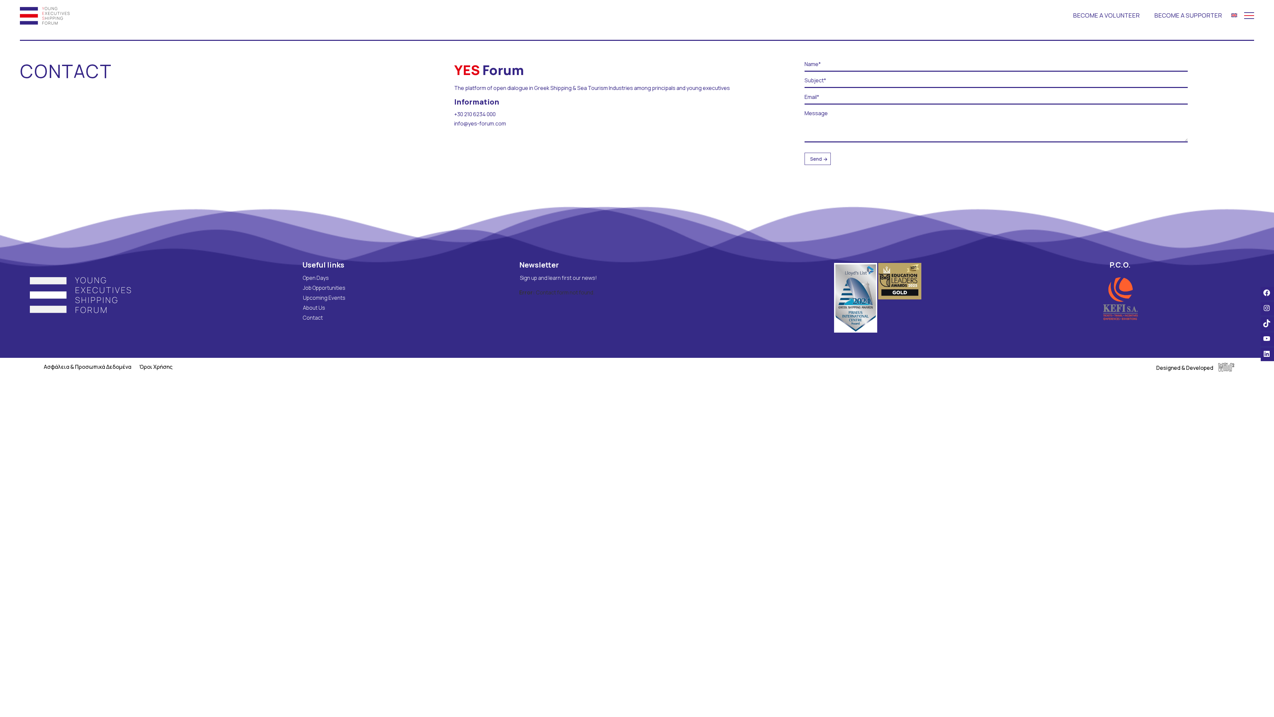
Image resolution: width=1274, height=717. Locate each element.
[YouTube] (1267, 339)
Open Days (316, 277)
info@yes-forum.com (480, 123)
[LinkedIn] (1267, 354)
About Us (314, 307)
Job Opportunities (324, 287)
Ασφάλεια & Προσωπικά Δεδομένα (87, 366)
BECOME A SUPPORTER (1188, 15)
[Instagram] (1267, 308)
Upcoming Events (324, 297)
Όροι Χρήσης (156, 366)
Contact (313, 317)
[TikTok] (1267, 323)
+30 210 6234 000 (475, 114)
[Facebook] (1267, 293)
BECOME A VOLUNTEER (1106, 15)
